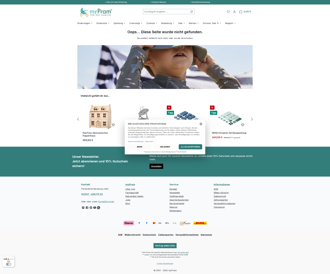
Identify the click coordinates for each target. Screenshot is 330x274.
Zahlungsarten (221, 200)
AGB (216, 189)
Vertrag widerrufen (165, 245)
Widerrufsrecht (221, 192)
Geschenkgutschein (179, 200)
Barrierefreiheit (177, 203)
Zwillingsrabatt (177, 196)
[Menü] (13, 257)
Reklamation (176, 210)
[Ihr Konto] (234, 11)
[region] (165, 119)
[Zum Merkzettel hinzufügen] (113, 124)
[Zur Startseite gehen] (94, 11)
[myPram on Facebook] (87, 208)
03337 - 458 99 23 (92, 194)
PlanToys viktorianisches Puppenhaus (95, 134)
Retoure (173, 207)
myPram (130, 184)
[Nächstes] (252, 119)
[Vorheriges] (78, 119)
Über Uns (130, 189)
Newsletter (175, 192)
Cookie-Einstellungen (165, 263)
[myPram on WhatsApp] (99, 208)
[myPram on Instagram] (83, 208)
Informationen (222, 184)
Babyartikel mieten (134, 196)
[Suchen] (191, 11)
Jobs (127, 200)
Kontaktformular (106, 201)
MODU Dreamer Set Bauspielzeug (229, 133)
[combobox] (166, 11)
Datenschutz (220, 196)
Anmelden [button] (156, 166)
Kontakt (173, 189)
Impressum (219, 207)
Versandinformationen (224, 203)
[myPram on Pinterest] (91, 208)
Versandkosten (183, 252)
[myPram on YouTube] (95, 208)
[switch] (8, 264)
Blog (127, 203)
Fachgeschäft (132, 192)
